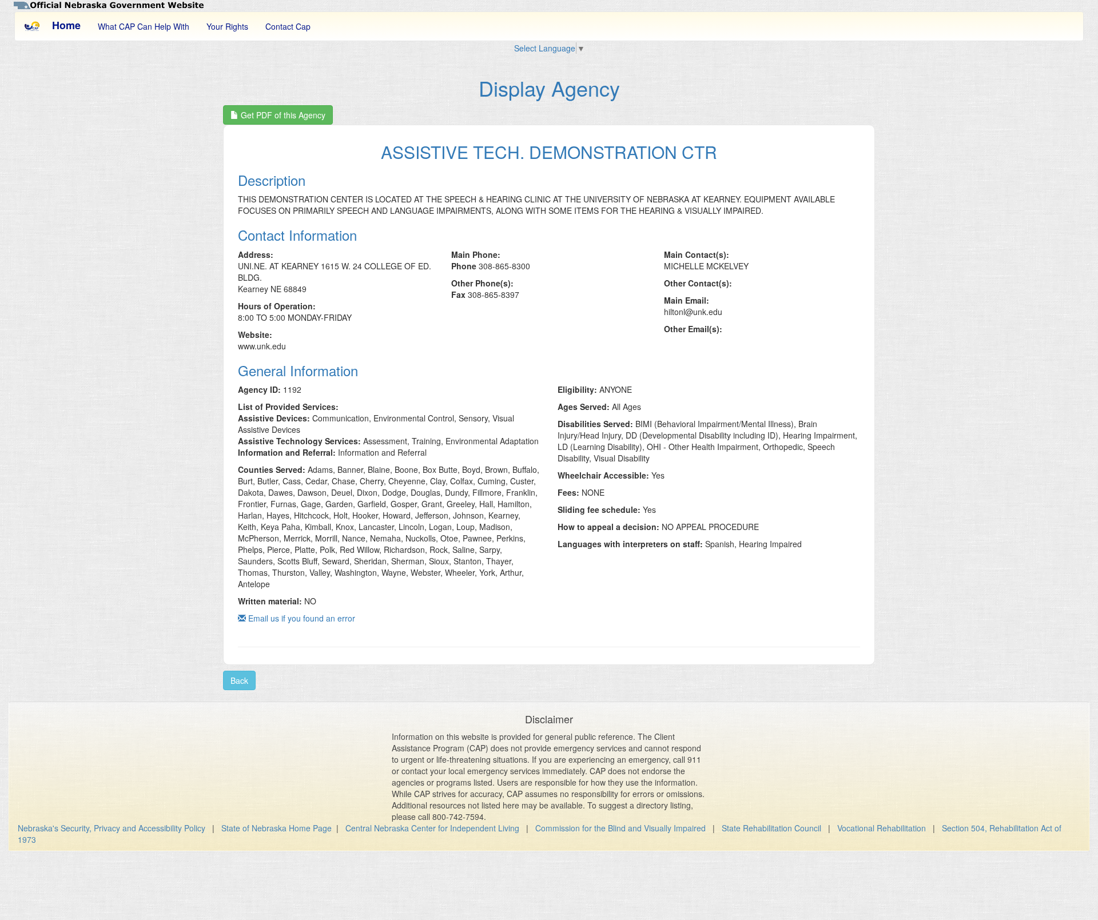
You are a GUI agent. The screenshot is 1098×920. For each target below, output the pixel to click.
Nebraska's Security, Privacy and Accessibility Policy (111, 828)
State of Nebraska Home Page (276, 828)
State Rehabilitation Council (771, 828)
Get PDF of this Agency (281, 115)
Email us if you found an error (300, 618)
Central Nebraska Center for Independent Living (432, 828)
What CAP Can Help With (143, 26)
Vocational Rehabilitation (881, 828)
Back (239, 680)
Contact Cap (288, 26)
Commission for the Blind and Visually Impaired (620, 828)
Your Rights (227, 26)
